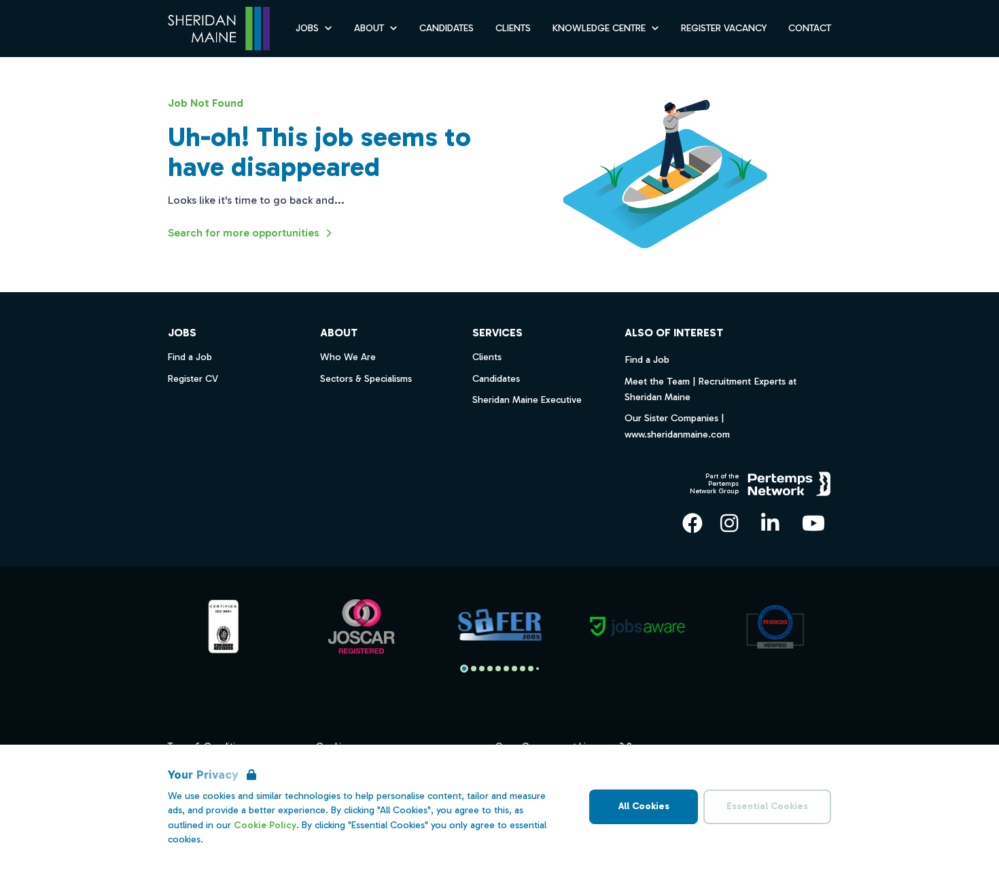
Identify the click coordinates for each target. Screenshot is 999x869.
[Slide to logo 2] (482, 668)
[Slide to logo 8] (530, 668)
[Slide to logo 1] (473, 668)
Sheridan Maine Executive (527, 400)
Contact (809, 28)
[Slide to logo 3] (490, 668)
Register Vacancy (724, 28)
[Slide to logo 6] (514, 668)
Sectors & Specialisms (366, 379)
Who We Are (348, 357)
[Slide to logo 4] (498, 668)
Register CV (193, 379)
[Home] (219, 28)
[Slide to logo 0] (464, 668)
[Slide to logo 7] (522, 668)
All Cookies (643, 806)
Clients (513, 28)
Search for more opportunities (243, 232)
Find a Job (647, 359)
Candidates (446, 28)
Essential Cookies (767, 806)
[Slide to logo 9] (537, 668)
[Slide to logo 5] (506, 668)
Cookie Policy (265, 825)
